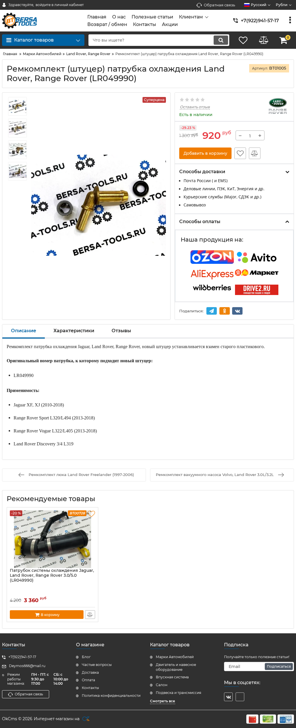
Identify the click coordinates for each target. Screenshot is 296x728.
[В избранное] (240, 153)
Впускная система (172, 677)
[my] (240, 696)
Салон (161, 685)
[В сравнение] (254, 153)
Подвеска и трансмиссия (178, 692)
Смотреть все (162, 701)
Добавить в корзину (205, 153)
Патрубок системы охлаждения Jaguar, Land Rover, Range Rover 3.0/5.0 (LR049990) (52, 575)
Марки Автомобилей (175, 657)
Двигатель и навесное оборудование (176, 667)
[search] (221, 40)
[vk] (228, 696)
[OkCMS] (85, 719)
